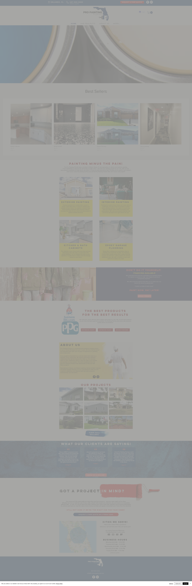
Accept (185, 583)
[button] (119, 307)
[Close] (190, 583)
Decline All (178, 583)
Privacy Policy (59, 583)
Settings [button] (171, 583)
